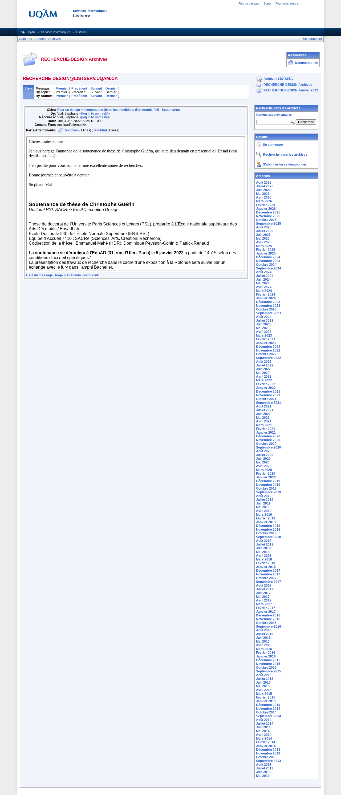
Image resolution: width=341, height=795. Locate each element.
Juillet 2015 (264, 679)
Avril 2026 (263, 197)
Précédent (79, 88)
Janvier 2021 (266, 432)
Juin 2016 (263, 638)
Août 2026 (263, 182)
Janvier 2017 (266, 612)
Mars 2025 (264, 246)
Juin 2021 (263, 414)
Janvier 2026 (266, 209)
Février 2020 (265, 473)
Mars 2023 (264, 335)
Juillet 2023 (264, 320)
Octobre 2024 (266, 265)
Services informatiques (56, 32)
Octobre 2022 (266, 354)
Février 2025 (265, 250)
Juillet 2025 (264, 231)
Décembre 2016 (268, 615)
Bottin (267, 3)
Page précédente (68, 275)
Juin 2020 (263, 459)
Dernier (111, 88)
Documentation (306, 63)
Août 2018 (263, 541)
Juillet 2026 (264, 186)
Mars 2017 (264, 604)
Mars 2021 (264, 425)
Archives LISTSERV (278, 79)
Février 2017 (265, 608)
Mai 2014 (263, 731)
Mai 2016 (263, 641)
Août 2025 (263, 227)
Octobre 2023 (266, 309)
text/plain (72, 130)
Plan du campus (248, 3)
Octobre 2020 (266, 444)
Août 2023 (263, 317)
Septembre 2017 (268, 582)
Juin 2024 (263, 279)
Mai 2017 (263, 597)
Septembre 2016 (268, 626)
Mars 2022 (264, 380)
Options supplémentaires (274, 114)
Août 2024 (263, 272)
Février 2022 (265, 384)
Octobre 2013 (266, 757)
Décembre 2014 (268, 705)
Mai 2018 (263, 552)
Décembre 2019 (268, 481)
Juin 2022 (263, 369)
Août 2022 (263, 362)
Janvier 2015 (266, 701)
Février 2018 (265, 563)
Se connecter (273, 145)
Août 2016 (263, 630)
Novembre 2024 (268, 261)
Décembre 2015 (268, 660)
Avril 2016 (263, 645)
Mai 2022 (263, 373)
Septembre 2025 (268, 223)
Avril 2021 (263, 421)
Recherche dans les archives (278, 108)
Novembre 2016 (268, 619)
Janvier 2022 (266, 388)
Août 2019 (263, 496)
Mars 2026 (264, 201)
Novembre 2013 (268, 753)
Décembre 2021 (268, 391)
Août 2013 (263, 764)
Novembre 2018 (268, 529)
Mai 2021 (263, 417)
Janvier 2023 (266, 343)
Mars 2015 (264, 694)
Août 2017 (263, 585)
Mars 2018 (264, 559)
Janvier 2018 (266, 567)
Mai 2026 (263, 194)
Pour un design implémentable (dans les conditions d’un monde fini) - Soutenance (118, 110)
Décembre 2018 (268, 526)
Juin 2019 (263, 503)
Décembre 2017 (268, 570)
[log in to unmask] (94, 113)
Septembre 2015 (268, 671)
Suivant (96, 88)
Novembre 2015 (268, 664)
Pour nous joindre (286, 3)
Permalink (91, 275)
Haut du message (39, 275)
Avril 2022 (263, 376)
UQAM (31, 32)
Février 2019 (265, 518)
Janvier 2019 (266, 522)
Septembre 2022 (268, 358)
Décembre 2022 (268, 347)
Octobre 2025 (266, 220)
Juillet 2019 (264, 500)
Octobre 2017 (266, 578)
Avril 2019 (263, 511)
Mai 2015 (263, 686)
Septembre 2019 (268, 492)
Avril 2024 (263, 287)
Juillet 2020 (264, 455)
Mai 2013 (263, 776)
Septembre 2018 (268, 537)
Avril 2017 (263, 600)
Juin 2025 (263, 235)
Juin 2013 (263, 772)
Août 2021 (263, 406)
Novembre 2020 (268, 440)
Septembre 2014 (268, 716)
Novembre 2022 (268, 350)
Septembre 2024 (268, 268)
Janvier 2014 (266, 746)
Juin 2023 (263, 324)
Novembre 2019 (268, 485)
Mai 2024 (263, 283)
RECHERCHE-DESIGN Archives (287, 85)
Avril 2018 (263, 556)
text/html (100, 130)
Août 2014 (263, 720)
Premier (62, 88)
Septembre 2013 (268, 761)
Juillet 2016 (264, 634)
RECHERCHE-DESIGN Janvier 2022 (290, 90)
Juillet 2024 (264, 276)
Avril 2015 (263, 690)
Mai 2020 (263, 462)
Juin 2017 (263, 593)
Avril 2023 (263, 332)
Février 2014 (265, 742)
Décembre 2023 (268, 302)
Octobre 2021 (266, 399)
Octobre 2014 (266, 712)
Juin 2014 (263, 727)
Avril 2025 (263, 242)
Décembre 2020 (268, 436)
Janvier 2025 (266, 253)
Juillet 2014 (264, 723)
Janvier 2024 (266, 298)
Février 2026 (265, 205)
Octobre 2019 (266, 488)
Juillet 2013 (264, 768)
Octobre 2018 (266, 533)
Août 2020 (263, 451)
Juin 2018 (263, 548)
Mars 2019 (264, 514)
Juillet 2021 (264, 410)
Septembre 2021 (268, 403)
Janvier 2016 (266, 656)
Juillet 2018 (264, 544)
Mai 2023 (263, 328)
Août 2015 (263, 675)
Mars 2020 (264, 470)
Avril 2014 (263, 735)
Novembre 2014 (268, 709)
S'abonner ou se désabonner (284, 164)
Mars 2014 (264, 738)
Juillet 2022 (264, 365)
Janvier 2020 (266, 477)
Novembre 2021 (268, 395)
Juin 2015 (263, 682)
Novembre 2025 (268, 216)
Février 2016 (265, 653)
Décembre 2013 (268, 750)
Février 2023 (265, 339)
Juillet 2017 (264, 589)
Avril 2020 (263, 466)
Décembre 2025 (268, 212)
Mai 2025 (263, 238)
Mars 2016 (264, 649)
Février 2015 (265, 697)
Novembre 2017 (268, 574)
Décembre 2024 (268, 257)
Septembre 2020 (268, 447)
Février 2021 (265, 429)
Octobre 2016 (266, 623)
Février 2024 (265, 294)
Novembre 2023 (268, 306)
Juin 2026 (263, 190)
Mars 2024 (264, 291)
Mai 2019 (263, 507)
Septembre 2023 (268, 313)
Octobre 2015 (266, 667)
